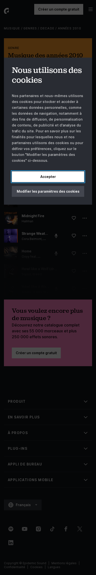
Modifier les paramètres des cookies (48, 191)
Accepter (48, 177)
